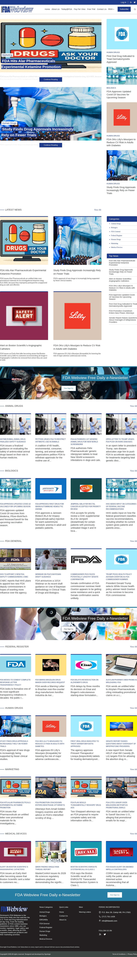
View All (97, 210)
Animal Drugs (116, 224)
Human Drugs (113, 52)
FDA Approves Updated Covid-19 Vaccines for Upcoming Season (119, 94)
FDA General (115, 231)
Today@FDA (66, 9)
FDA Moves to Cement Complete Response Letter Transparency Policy (15, 682)
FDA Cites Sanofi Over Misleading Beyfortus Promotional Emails (117, 805)
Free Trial (91, 9)
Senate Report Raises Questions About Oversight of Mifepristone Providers (123, 320)
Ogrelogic (47, 954)
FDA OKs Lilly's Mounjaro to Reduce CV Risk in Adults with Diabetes (121, 142)
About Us (56, 9)
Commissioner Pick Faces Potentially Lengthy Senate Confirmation (84, 576)
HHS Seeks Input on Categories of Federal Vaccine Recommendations (121, 506)
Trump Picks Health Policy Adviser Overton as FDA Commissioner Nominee (119, 576)
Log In (123, 2)
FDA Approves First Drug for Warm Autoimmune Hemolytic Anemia (49, 506)
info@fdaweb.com (109, 921)
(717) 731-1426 (108, 917)
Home (47, 9)
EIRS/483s (43, 920)
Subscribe (124, 9)
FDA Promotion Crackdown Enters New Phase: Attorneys (121, 312)
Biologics (111, 88)
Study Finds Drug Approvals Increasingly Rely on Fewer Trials (121, 190)
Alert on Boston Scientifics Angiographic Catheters (120, 280)
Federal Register (116, 235)
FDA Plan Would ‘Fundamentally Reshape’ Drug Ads (86, 805)
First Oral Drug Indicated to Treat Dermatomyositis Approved (120, 59)
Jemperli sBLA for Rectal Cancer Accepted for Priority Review (86, 506)
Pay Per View (79, 9)
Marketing (114, 243)
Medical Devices (116, 247)
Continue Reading (51, 79)
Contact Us (101, 9)
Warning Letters (85, 912)
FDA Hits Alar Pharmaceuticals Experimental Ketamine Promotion (122, 263)
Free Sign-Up (68, 388)
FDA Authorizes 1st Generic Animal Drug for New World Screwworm (84, 441)
